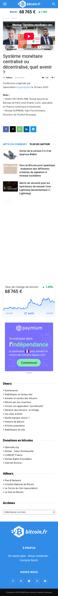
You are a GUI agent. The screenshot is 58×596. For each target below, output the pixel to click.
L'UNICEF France (13, 455)
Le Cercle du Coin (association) (21, 488)
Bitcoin (14, 18)
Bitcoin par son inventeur (18, 402)
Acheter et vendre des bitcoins (21, 398)
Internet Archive (13, 462)
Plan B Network (13, 480)
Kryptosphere (23, 87)
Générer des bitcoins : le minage (22, 410)
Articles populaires (15, 425)
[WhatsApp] (20, 129)
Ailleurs (9, 77)
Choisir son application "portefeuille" (24, 406)
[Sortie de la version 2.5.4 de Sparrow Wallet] (10, 154)
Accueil (6, 18)
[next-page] (9, 201)
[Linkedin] (26, 129)
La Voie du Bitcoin (14, 492)
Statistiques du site (15, 429)
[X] (13, 129)
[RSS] (21, 581)
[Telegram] (33, 129)
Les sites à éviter (14, 413)
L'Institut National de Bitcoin (19, 484)
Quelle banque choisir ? (17, 417)
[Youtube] (45, 581)
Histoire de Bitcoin (14, 421)
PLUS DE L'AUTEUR (40, 144)
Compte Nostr (29, 560)
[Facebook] (6, 129)
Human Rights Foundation (18, 458)
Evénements (11, 390)
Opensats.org (12, 447)
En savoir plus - (18, 556)
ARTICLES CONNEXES (15, 144)
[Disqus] (29, 245)
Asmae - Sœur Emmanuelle (19, 451)
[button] (5, 4)
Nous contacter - (39, 556)
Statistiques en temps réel (18, 394)
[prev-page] (5, 201)
